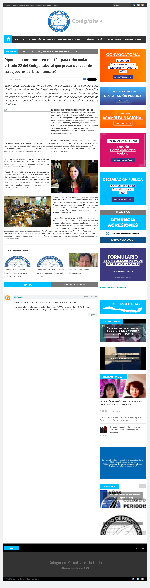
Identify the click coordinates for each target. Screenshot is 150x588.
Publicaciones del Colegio (66, 51)
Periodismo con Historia (69, 39)
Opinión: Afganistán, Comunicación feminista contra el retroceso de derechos (125, 430)
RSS (142, 5)
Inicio (8, 5)
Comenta (28, 285)
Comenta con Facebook (74, 284)
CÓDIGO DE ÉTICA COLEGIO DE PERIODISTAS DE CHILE (32, 5)
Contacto (56, 5)
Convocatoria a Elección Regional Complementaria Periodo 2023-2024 (15, 273)
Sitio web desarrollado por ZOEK (75, 568)
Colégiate (89, 39)
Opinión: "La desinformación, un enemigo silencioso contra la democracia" (121, 403)
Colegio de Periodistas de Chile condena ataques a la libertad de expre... (50, 273)
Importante (48, 51)
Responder (92, 314)
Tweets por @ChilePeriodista (113, 287)
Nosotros (19, 39)
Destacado (36, 51)
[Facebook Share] (84, 79)
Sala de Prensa (114, 39)
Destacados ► (109, 486)
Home (8, 39)
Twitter (138, 5)
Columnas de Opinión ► (113, 377)
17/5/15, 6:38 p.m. (90, 297)
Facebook (134, 5)
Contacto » (139, 548)
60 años (100, 39)
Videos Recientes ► (111, 321)
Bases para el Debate (134, 39)
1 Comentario (17, 79)
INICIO (11, 548)
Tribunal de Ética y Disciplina (41, 39)
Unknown (18, 297)
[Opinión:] (123, 386)
